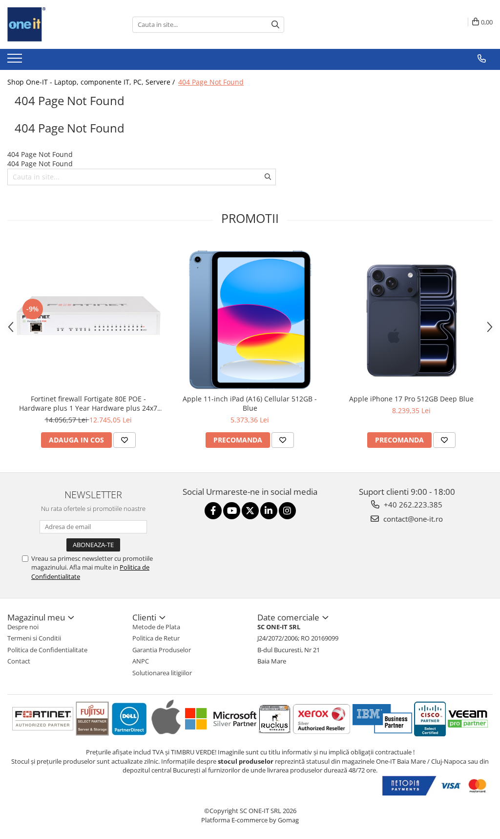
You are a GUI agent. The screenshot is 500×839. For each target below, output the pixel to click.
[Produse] (15, 61)
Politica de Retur (156, 638)
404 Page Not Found (211, 82)
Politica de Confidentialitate (47, 649)
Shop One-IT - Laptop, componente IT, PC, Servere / (92, 82)
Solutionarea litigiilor (162, 672)
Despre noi (23, 626)
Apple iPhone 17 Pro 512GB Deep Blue (411, 398)
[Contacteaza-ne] (482, 58)
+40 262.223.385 (412, 504)
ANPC (140, 661)
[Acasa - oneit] (56, 24)
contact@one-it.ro (412, 519)
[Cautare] (275, 25)
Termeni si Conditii (34, 638)
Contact (18, 661)
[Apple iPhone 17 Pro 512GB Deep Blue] (411, 315)
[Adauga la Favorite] (124, 440)
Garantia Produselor (161, 649)
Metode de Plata (156, 626)
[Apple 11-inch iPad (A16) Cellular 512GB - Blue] (250, 316)
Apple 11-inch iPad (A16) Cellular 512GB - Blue (250, 403)
